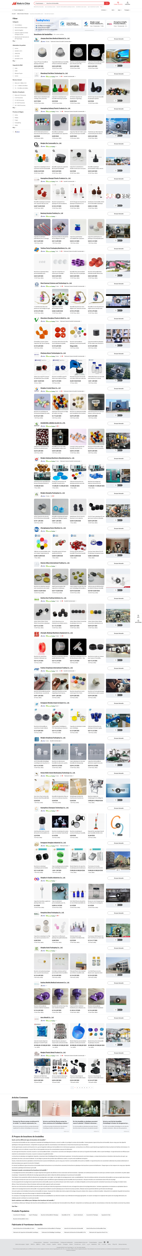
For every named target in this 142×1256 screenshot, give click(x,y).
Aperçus (100, 1242)
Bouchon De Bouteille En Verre (20, 1219)
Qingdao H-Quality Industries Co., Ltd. (53, 877)
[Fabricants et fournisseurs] (21, 3)
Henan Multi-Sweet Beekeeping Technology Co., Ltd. (58, 773)
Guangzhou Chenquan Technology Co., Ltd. (55, 808)
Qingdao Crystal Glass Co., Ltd (50, 388)
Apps (119, 10)
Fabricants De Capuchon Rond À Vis (98, 1232)
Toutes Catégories (18, 10)
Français (49, 1244)
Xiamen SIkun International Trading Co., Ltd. (55, 563)
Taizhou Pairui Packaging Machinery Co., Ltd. (56, 248)
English (27, 1244)
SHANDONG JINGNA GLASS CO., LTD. (53, 423)
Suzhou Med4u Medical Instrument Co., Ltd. (55, 982)
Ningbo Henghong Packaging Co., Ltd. (53, 738)
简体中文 (33, 1244)
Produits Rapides (93, 1242)
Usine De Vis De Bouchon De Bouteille (73, 1228)
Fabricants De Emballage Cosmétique (51, 1232)
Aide (113, 10)
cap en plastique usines (50, 6)
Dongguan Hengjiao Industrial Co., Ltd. (53, 842)
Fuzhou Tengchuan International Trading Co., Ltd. (57, 668)
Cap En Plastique (33, 1215)
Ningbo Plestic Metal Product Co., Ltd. (53, 1052)
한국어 (83, 1244)
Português (65, 1244)
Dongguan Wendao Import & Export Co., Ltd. (55, 703)
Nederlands (94, 1244)
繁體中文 (38, 1244)
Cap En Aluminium (78, 1215)
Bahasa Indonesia (123, 1244)
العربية (88, 1244)
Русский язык (77, 1244)
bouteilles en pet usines (81, 6)
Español (54, 1244)
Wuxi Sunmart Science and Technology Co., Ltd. (56, 283)
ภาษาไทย (104, 1244)
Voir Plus (14, 1206)
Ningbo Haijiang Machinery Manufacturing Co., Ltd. (57, 458)
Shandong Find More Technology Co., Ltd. (54, 73)
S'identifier (127, 4)
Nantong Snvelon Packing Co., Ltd (52, 213)
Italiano (71, 1244)
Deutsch (59, 1244)
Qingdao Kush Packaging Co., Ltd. (52, 947)
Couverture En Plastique (19, 1215)
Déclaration (45, 1242)
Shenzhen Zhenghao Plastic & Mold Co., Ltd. (55, 318)
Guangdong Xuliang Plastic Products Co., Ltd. (55, 108)
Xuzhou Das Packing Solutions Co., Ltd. (53, 598)
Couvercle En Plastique (92, 1215)
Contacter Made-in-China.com (81, 1242)
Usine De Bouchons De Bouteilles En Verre (23, 1228)
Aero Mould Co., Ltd (47, 1017)
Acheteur (103, 10)
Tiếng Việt (114, 1244)
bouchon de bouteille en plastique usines (66, 6)
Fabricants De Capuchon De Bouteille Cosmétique (25, 1232)
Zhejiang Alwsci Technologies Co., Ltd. (53, 353)
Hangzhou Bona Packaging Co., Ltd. (52, 912)
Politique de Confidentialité (67, 1242)
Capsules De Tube (105, 1215)
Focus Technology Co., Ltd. (70, 1247)
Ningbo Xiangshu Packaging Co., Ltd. (53, 493)
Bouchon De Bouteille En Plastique (49, 1215)
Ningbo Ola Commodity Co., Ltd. (51, 143)
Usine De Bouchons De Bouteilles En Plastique (49, 1228)
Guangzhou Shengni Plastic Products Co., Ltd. (56, 178)
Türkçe (109, 1244)
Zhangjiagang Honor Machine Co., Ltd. (53, 528)
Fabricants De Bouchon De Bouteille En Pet (75, 1232)
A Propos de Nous (38, 1242)
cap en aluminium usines (93, 6)
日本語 (43, 1244)
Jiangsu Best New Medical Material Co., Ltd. (55, 38)
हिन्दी (99, 1244)
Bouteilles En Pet (66, 1215)
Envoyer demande (119, 39)
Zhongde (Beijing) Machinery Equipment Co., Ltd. (57, 633)
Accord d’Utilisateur (54, 1242)
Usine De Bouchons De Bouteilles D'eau (96, 1228)
